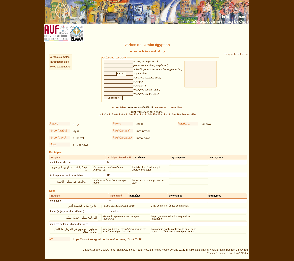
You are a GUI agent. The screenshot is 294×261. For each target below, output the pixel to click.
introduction (57, 61)
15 (154, 114)
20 (178, 114)
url (51, 238)
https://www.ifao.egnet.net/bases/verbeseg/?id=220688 (107, 239)
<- (119, 107)
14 (149, 114)
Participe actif (121, 130)
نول (77, 123)
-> (160, 107)
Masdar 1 (184, 123)
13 (144, 114)
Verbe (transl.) (58, 137)
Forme (117, 123)
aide (66, 61)
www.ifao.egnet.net (60, 66)
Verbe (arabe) (58, 130)
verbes (54, 57)
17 (163, 114)
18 (168, 114)
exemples (64, 57)
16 (159, 114)
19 (173, 114)
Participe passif (122, 137)
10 (130, 114)
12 (139, 114)
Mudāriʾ (54, 144)
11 (135, 114)
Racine (53, 123)
